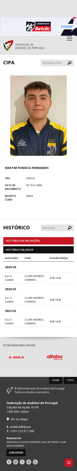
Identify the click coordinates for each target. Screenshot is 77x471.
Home (55, 380)
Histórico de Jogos (19, 250)
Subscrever (16, 452)
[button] (69, 463)
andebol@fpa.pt (20, 427)
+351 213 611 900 (22, 431)
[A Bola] (22, 358)
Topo (70, 380)
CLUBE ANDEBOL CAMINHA (34, 278)
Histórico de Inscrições (23, 240)
